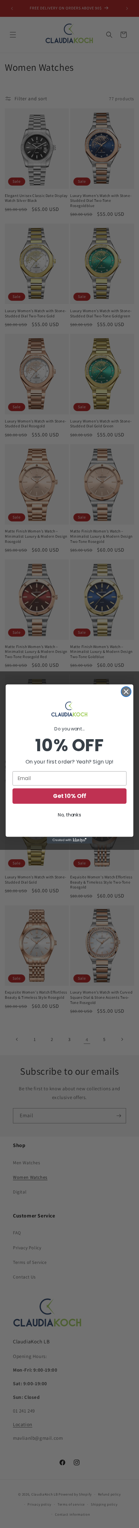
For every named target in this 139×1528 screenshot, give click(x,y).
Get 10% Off (69, 796)
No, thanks (69, 815)
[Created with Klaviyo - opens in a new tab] (69, 840)
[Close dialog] (126, 692)
